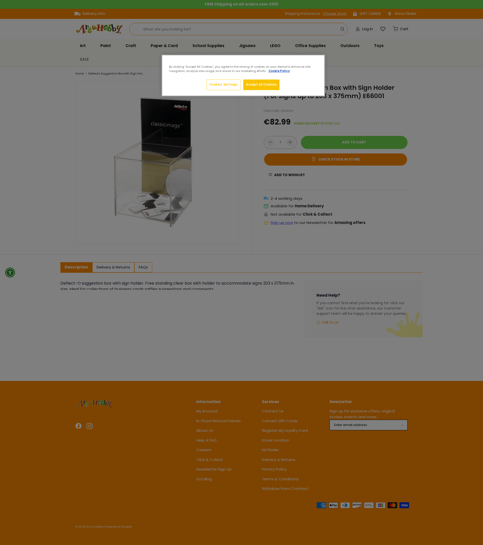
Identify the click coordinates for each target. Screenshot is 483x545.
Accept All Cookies (261, 85)
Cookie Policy (279, 71)
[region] (243, 75)
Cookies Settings (223, 85)
